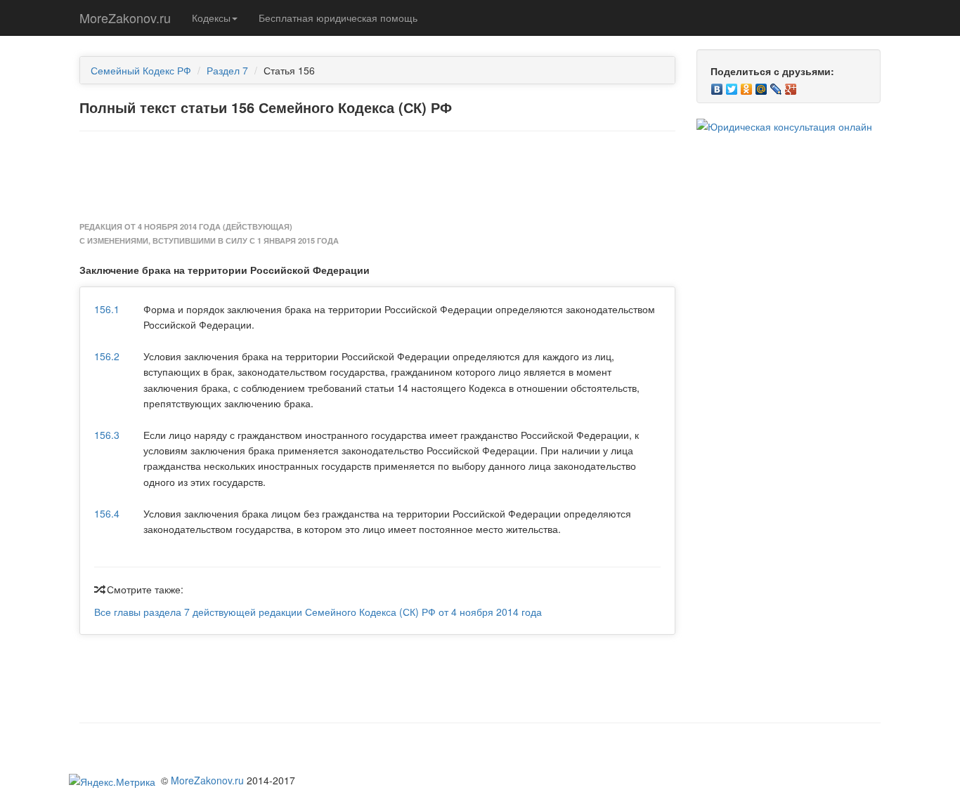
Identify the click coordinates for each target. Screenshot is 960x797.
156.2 (106, 356)
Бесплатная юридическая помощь (338, 18)
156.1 (106, 309)
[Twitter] (732, 85)
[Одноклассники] (746, 85)
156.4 (106, 513)
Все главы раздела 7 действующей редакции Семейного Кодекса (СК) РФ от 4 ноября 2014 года (318, 612)
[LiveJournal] (776, 85)
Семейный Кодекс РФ (141, 70)
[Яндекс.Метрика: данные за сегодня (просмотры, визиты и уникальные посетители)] (112, 781)
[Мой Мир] (761, 85)
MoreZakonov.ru (125, 17)
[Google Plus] (791, 85)
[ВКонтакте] (717, 85)
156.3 (106, 435)
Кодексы (211, 18)
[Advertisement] (377, 177)
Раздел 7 (227, 70)
